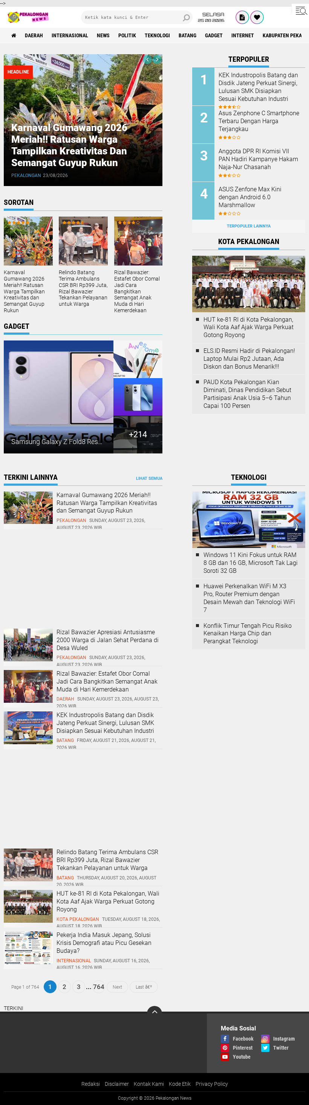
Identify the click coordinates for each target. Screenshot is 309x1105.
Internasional (70, 35)
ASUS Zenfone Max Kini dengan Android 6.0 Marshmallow (250, 197)
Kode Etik (180, 1084)
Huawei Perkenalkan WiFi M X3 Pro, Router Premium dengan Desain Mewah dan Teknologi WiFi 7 (249, 598)
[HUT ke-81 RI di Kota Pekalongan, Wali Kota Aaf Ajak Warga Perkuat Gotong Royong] (28, 921)
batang (187, 35)
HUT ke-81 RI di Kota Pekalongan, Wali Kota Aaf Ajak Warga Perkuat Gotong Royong (248, 327)
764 (98, 987)
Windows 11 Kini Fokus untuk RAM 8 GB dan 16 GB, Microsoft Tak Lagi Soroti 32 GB (250, 562)
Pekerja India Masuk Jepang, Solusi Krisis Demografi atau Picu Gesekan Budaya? (104, 942)
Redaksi (90, 1084)
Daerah (34, 35)
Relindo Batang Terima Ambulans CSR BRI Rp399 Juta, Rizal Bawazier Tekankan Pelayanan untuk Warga (83, 288)
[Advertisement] (60, 580)
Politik (127, 35)
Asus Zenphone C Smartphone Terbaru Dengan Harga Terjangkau (259, 121)
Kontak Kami (149, 1084)
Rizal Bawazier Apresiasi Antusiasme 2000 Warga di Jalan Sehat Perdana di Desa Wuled (108, 640)
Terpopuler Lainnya (249, 226)
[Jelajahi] (300, 10)
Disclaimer (117, 1084)
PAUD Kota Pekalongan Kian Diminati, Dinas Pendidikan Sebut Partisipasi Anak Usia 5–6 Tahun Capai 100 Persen (247, 394)
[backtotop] (154, 1013)
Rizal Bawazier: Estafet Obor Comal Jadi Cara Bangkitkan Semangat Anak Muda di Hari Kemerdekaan (137, 291)
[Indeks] (242, 17)
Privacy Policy (212, 1084)
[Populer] (257, 17)
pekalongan (26, 175)
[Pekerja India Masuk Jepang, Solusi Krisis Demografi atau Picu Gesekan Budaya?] (28, 962)
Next (117, 986)
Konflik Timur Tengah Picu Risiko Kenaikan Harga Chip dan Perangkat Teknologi (247, 633)
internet (242, 35)
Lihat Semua (149, 478)
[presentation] (147, 59)
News (103, 35)
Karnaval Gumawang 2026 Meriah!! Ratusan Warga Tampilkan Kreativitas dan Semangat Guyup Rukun (69, 145)
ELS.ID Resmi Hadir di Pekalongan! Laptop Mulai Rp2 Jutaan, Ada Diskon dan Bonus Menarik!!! (249, 358)
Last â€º (144, 986)
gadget (214, 35)
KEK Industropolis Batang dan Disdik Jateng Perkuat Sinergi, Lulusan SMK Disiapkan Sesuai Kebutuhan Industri (258, 87)
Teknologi (157, 35)
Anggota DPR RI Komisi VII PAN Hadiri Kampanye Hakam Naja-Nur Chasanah (258, 159)
